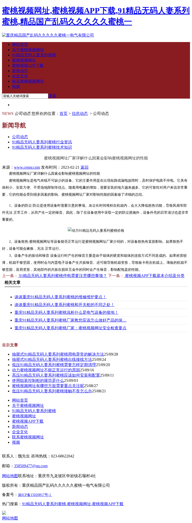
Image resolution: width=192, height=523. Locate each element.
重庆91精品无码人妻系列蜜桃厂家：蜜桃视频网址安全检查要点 (70, 328)
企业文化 (20, 76)
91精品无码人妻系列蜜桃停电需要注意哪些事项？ (62, 276)
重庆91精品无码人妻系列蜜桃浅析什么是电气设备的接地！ (66, 312)
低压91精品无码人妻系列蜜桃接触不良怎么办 (52, 391)
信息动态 (80, 113)
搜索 (52, 96)
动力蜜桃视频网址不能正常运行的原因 (46, 370)
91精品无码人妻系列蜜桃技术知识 (42, 147)
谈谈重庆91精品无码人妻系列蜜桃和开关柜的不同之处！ (64, 305)
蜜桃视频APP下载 (28, 65)
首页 (64, 113)
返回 (84, 167)
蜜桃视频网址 (24, 60)
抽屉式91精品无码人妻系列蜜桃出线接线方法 (52, 359)
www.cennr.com (27, 167)
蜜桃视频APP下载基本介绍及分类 (154, 276)
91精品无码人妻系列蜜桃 (34, 55)
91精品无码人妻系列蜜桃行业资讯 (42, 142)
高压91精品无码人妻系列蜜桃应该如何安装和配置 (56, 375)
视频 (16, 86)
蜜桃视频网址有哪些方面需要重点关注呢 (48, 386)
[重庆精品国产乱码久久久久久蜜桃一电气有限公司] (48, 35)
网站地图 (10, 518)
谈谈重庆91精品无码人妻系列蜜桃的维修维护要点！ (60, 297)
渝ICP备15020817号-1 (34, 495)
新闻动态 (20, 71)
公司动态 (20, 137)
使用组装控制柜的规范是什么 (38, 380)
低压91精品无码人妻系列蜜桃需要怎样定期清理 (54, 365)
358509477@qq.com (31, 466)
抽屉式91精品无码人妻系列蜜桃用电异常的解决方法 (58, 354)
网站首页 (20, 44)
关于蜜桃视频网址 (28, 50)
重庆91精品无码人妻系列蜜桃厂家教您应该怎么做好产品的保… (70, 320)
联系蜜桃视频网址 (28, 81)
